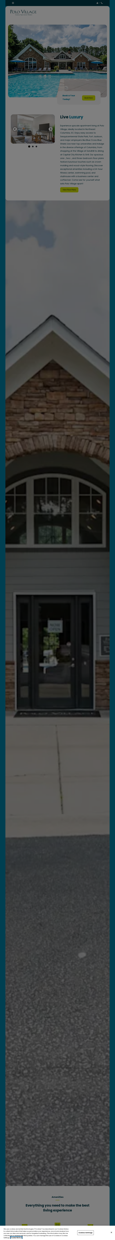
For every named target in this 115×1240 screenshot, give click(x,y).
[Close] (111, 1232)
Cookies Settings (86, 1233)
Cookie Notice (16, 1238)
